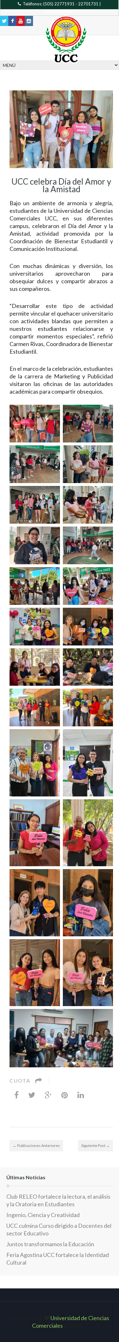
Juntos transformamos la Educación (50, 1244)
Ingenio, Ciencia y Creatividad (43, 1214)
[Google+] (48, 1095)
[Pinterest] (64, 1095)
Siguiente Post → (95, 1145)
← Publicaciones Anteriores (36, 1145)
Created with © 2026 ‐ (59, 1321)
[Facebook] (16, 1095)
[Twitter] (31, 1095)
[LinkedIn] (81, 1095)
